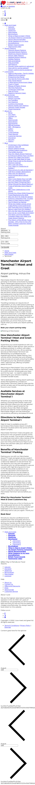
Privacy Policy (25, 625)
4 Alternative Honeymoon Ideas (20, 82)
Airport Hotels (13, 97)
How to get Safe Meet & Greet (19, 159)
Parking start (5, 232)
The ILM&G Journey (15, 152)
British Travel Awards (16, 45)
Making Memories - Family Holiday (21, 73)
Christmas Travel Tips (16, 89)
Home (6, 251)
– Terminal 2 (16, 542)
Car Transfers (13, 100)
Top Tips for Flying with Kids (18, 79)
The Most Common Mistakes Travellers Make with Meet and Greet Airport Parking (19, 216)
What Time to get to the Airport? (20, 161)
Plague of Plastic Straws (17, 86)
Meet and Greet (10, 25)
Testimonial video (14, 46)
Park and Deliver (14, 61)
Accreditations (13, 43)
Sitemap (7, 627)
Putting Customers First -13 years (20, 198)
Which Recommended (16, 39)
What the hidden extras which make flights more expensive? (19, 205)
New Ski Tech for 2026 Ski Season (20, 197)
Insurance (12, 138)
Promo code (5, 243)
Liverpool (7, 576)
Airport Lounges (14, 98)
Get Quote (4, 247)
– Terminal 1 (16, 541)
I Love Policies (13, 132)
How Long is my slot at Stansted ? (21, 170)
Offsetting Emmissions (16, 75)
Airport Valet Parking (16, 55)
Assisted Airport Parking (17, 57)
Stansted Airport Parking (17, 52)
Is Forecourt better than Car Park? (21, 156)
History (11, 141)
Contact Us (12, 116)
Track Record (13, 134)
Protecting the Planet (16, 77)
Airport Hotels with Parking (18, 105)
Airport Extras (9, 95)
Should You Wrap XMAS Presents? (21, 193)
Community (9, 72)
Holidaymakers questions (17, 150)
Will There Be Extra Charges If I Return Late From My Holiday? (19, 208)
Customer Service (15, 136)
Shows (10, 130)
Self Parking (12, 64)
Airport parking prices (16, 148)
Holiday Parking (14, 59)
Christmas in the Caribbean (18, 145)
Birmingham (13, 34)
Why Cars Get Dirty (15, 164)
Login (4, 6)
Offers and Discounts (12, 586)
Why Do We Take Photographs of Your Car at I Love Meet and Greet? (21, 212)
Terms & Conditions (11, 625)
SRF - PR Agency (14, 127)
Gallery (10, 129)
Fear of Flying (13, 91)
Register (12, 6)
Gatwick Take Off (14, 147)
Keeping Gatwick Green (17, 93)
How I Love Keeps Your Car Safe (20, 179)
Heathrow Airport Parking (17, 54)
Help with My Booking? (17, 173)
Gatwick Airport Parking (17, 50)
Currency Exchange (15, 104)
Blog (6, 143)
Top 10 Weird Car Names (17, 202)
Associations (12, 122)
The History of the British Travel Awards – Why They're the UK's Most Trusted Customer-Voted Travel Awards (19, 222)
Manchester (12, 32)
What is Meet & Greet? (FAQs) (19, 36)
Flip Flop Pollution (15, 88)
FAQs (6, 588)
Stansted (11, 29)
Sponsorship (13, 123)
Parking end (5, 238)
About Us (7, 111)
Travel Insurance (14, 109)
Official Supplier (14, 125)
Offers (10, 118)
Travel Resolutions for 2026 (18, 195)
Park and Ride (13, 63)
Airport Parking (10, 48)
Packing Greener (14, 163)
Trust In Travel (13, 84)
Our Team (11, 114)
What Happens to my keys (18, 41)
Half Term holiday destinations (19, 172)
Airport (3, 228)
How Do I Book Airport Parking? (20, 154)
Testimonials (13, 120)
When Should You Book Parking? (20, 184)
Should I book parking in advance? (21, 66)
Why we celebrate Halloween (19, 181)
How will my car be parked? (18, 68)
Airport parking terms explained (20, 70)
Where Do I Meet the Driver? (19, 157)
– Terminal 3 (16, 544)
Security (11, 139)
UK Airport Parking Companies (19, 38)
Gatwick (11, 27)
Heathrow (12, 30)
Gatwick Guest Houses (16, 107)
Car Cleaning (13, 102)
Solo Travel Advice (15, 80)
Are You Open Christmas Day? (19, 182)
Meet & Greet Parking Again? (19, 200)
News (10, 113)
